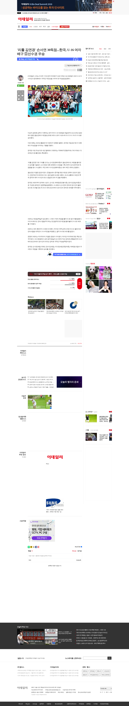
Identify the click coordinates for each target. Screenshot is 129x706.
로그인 (110, 12)
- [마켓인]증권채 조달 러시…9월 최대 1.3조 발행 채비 (30, 673)
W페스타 (99, 671)
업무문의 (42, 704)
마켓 (102, 26)
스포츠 (36, 26)
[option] (50, 13)
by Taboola (23, 355)
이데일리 (34, 19)
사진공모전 (107, 671)
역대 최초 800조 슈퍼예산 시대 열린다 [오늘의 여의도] (91, 632)
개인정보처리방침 (104, 704)
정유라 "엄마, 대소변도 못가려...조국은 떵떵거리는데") (42, 384)
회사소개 (21, 704)
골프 (48, 26)
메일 (19, 95)
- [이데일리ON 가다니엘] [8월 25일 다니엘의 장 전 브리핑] (64, 670)
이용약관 (49, 704)
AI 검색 (24, 26)
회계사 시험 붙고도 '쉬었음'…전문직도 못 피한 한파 (90, 638)
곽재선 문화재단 (105, 674)
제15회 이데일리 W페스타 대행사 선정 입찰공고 (38, 658)
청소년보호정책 (58, 704)
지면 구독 (80, 343)
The (108, 26)
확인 (109, 658)
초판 (107, 12)
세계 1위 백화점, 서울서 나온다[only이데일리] (88, 635)
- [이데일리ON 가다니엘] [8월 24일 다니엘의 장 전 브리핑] (64, 673)
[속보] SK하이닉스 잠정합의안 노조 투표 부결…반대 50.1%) (43, 382)
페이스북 (19, 92)
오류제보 (88, 704)
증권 (105, 48)
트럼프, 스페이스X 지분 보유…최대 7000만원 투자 (90, 643)
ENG (96, 12)
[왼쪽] (49, 396)
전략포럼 (92, 671)
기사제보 (95, 704)
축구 (44, 26)
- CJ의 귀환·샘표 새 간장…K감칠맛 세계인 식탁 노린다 (30, 675)
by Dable (24, 420)
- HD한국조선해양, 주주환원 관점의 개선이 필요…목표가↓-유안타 (32, 670)
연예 (109, 48)
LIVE (19, 13)
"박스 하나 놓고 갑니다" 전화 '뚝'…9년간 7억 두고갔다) (42, 379)
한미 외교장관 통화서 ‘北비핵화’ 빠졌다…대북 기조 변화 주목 (93, 630)
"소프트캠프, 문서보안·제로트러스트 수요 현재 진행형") (42, 377)
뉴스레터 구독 (73, 343)
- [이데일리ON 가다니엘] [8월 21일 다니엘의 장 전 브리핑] (64, 675)
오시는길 (35, 704)
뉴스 (100, 48)
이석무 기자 (21, 82)
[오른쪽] (50, 396)
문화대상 (85, 671)
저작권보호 (81, 704)
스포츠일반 (55, 26)
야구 (40, 26)
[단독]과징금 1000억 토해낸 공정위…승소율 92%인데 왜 (92, 640)
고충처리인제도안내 (71, 704)
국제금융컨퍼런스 (94, 674)
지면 (103, 12)
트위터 (22, 92)
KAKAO (19, 99)
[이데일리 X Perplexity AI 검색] (49, 59)
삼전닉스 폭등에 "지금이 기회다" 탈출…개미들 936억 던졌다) (44, 387)
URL (22, 99)
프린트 (22, 95)
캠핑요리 (85, 674)
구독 (100, 12)
